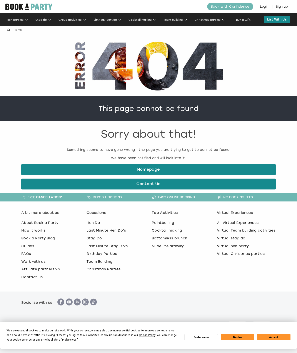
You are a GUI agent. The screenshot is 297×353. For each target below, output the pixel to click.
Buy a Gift (243, 19)
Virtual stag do (231, 238)
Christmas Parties (103, 269)
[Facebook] (60, 308)
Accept (273, 337)
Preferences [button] (69, 339)
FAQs (26, 254)
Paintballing (163, 223)
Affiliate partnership (40, 269)
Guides (27, 246)
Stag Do (94, 238)
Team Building (99, 261)
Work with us (33, 261)
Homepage (148, 170)
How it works (33, 230)
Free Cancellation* (45, 197)
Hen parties (15, 19)
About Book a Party (39, 223)
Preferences (201, 337)
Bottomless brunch (169, 238)
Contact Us (148, 184)
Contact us (32, 277)
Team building (173, 19)
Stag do (41, 19)
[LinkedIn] (77, 308)
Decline (237, 337)
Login (264, 7)
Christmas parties (207, 19)
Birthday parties (105, 19)
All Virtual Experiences (238, 223)
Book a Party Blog (38, 238)
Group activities (70, 19)
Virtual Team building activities (246, 230)
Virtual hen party (233, 246)
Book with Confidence (230, 7)
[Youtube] (69, 308)
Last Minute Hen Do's (106, 230)
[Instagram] (85, 308)
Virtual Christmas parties (241, 254)
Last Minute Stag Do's (107, 246)
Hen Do (93, 223)
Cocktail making (140, 19)
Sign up (282, 7)
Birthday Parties (102, 254)
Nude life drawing (168, 246)
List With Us (277, 19)
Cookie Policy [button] (147, 335)
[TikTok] (93, 308)
